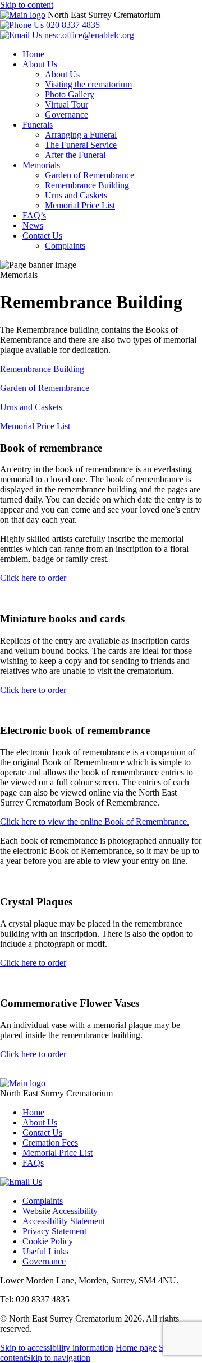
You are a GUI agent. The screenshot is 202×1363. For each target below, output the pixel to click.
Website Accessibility (60, 1211)
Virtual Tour (66, 104)
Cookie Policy (47, 1241)
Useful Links (45, 1251)
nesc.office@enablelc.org (89, 35)
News (32, 225)
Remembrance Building (87, 185)
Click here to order (33, 578)
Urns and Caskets (76, 195)
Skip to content (26, 5)
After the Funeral (75, 155)
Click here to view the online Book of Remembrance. (94, 821)
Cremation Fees (50, 1142)
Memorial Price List (80, 205)
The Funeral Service (81, 145)
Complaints (65, 245)
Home (33, 54)
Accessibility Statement (63, 1221)
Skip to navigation (58, 1357)
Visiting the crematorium (88, 84)
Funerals (37, 124)
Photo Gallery (69, 94)
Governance (66, 114)
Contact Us (42, 235)
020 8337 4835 (73, 25)
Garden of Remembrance (89, 175)
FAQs (33, 1162)
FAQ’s (34, 215)
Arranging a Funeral (81, 134)
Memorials (41, 165)
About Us (39, 64)
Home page (136, 1347)
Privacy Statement (54, 1231)
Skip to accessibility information (56, 1347)
